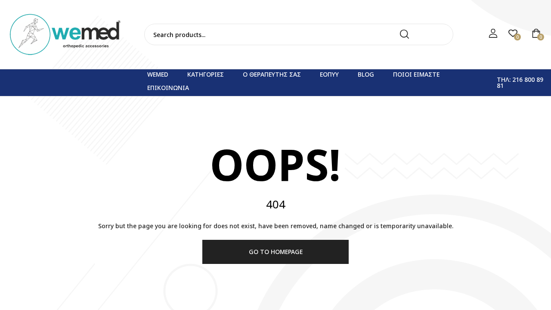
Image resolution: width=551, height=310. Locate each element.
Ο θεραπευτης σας (272, 74)
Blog (366, 74)
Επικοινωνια (168, 88)
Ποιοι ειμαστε (416, 74)
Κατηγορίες (205, 74)
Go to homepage (276, 252)
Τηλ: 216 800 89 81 (520, 82)
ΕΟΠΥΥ (329, 74)
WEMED (157, 74)
